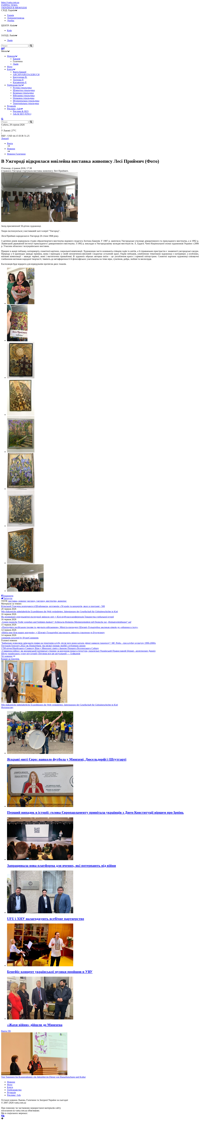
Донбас (10, 20)
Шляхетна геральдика (24, 90)
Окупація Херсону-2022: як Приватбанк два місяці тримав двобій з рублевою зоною (43, 645)
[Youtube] (2, 48)
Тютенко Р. (18, 80)
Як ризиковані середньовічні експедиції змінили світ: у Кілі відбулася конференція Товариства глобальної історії (57, 617)
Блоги (10, 69)
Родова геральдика (22, 87)
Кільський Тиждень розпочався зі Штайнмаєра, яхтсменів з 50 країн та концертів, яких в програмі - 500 (53, 606)
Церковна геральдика (23, 98)
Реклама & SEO (21, 111)
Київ (9, 30)
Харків (10, 15)
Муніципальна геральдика (26, 101)
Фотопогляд (7, 707)
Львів (15, 64)
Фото (9, 66)
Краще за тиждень (10, 659)
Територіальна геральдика (26, 103)
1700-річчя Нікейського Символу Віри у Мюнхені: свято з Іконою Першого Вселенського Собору (50, 648)
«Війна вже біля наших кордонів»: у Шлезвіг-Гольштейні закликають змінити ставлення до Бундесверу (53, 632)
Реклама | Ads (14, 108)
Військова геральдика (24, 95)
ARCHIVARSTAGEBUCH (26, 74)
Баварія (16, 59)
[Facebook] (4, 48)
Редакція (11, 106)
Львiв (10, 40)
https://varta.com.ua (10, 2)
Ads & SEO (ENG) (22, 114)
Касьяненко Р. (20, 82)
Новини (11, 56)
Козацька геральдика (23, 93)
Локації (5, 138)
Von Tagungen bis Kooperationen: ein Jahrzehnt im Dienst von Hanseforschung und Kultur (43, 1077)
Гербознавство (14, 85)
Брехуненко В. (20, 77)
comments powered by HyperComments (20, 638)
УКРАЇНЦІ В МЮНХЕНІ (14, 6)
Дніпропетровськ (15, 18)
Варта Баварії (19, 72)
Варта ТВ (6, 1031)
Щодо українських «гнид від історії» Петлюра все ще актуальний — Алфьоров (40, 653)
